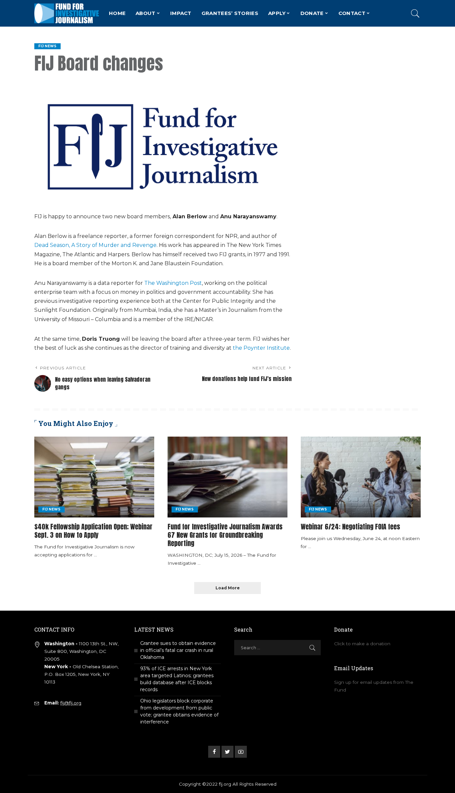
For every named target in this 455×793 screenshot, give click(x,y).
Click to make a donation (362, 643)
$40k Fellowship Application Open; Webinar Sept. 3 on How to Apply (93, 530)
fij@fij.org (70, 702)
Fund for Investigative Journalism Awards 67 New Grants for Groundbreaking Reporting (225, 534)
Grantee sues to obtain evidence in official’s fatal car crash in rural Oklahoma (178, 650)
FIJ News (47, 46)
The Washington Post (173, 283)
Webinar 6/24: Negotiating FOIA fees (350, 526)
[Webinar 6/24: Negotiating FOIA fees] (361, 477)
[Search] (415, 13)
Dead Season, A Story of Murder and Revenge (95, 245)
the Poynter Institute (261, 348)
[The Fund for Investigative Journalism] (66, 13)
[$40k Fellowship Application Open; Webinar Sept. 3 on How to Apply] (94, 477)
